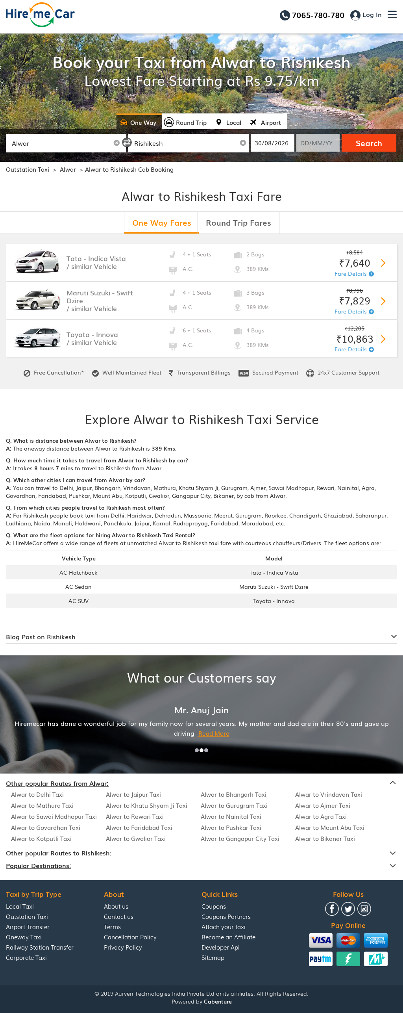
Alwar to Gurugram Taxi (234, 805)
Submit (381, 261)
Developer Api (221, 947)
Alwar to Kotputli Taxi (41, 838)
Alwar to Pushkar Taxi (231, 827)
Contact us (118, 916)
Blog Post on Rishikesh (41, 636)
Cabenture (218, 1001)
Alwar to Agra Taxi (321, 816)
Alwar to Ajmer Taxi (322, 805)
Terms (112, 926)
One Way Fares (161, 222)
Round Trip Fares (238, 222)
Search (369, 142)
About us (116, 906)
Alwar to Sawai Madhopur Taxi (54, 816)
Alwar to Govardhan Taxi (45, 827)
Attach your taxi (224, 926)
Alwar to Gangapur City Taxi (240, 838)
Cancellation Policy (130, 937)
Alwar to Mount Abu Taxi (329, 827)
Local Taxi (20, 906)
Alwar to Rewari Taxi (135, 816)
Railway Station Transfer (40, 947)
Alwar (69, 169)
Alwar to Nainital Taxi (231, 816)
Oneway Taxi (24, 937)
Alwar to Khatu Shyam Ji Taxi (146, 805)
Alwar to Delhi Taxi (37, 794)
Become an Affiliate (228, 937)
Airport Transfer (28, 926)
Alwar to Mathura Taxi (42, 805)
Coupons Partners (226, 916)
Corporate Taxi (26, 957)
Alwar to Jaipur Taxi (133, 794)
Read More (213, 733)
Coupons (214, 906)
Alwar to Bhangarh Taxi (233, 794)
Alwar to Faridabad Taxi (139, 827)
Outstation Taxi (27, 169)
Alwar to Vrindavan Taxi (328, 794)
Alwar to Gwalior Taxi (136, 838)
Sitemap (213, 957)
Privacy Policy (123, 947)
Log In (371, 14)
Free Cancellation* (58, 372)
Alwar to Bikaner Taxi (325, 838)
